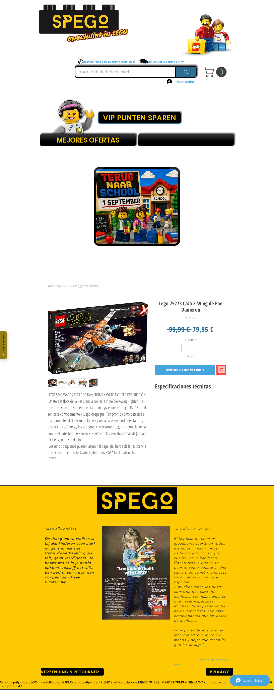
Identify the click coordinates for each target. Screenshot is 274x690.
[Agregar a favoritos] (221, 370)
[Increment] (196, 348)
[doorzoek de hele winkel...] (185, 72)
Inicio (50, 286)
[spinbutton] (191, 348)
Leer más (52, 458)
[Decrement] (185, 348)
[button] (216, 72)
